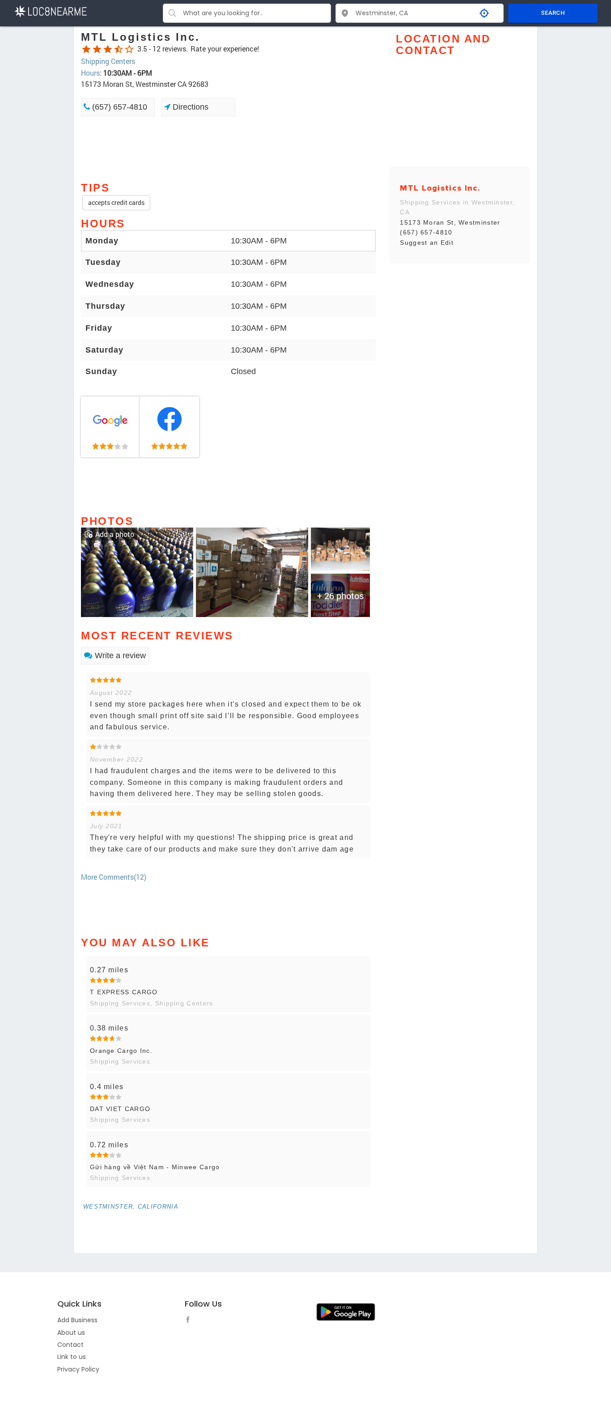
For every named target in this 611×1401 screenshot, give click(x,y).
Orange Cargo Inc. (121, 1050)
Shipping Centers (108, 61)
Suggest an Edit (427, 242)
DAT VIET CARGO (120, 1108)
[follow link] (190, 1321)
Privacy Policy (78, 1369)
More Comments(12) (113, 876)
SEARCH (553, 12)
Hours (90, 72)
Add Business (77, 1320)
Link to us (71, 1356)
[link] (110, 426)
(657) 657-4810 (118, 106)
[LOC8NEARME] (50, 10)
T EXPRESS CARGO (124, 992)
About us (71, 1332)
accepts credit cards (116, 202)
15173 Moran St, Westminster (450, 222)
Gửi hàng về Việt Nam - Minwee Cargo (155, 1167)
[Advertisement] (228, 148)
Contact (70, 1344)
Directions (189, 106)
